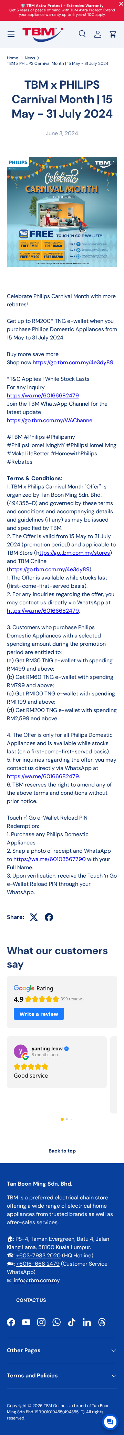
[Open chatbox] (110, 1422)
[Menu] (11, 34)
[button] (113, 34)
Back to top (62, 1151)
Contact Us (31, 1300)
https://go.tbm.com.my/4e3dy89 (73, 362)
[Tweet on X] (33, 917)
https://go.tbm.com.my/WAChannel (50, 420)
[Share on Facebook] (48, 917)
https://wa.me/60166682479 (43, 395)
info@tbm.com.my (37, 1280)
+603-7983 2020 (38, 1255)
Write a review (39, 1013)
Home (12, 58)
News (30, 58)
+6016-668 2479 (38, 1263)
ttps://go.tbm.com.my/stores (74, 552)
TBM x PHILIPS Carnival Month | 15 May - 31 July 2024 (57, 63)
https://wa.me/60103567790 (49, 859)
